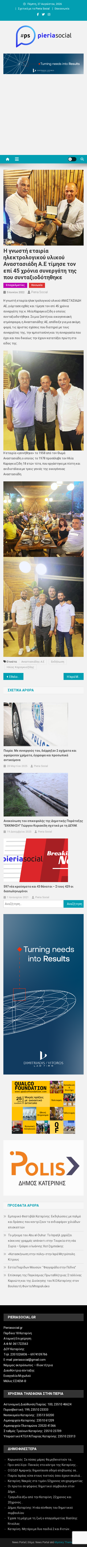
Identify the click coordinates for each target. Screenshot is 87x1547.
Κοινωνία (36, 285)
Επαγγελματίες (15, 285)
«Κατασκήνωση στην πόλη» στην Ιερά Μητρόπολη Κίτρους (41, 1256)
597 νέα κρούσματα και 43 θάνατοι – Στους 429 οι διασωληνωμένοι (38, 889)
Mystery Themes (64, 1542)
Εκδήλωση (57, 661)
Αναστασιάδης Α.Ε (32, 661)
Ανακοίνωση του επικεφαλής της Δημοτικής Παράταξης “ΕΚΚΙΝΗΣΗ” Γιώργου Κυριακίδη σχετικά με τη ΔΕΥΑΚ (43, 823)
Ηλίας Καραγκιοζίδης (20, 667)
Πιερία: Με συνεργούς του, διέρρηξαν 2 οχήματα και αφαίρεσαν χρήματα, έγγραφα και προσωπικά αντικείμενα (40, 755)
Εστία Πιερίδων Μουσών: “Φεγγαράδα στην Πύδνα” (42, 1267)
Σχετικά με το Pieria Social (34, 8)
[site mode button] (72, 159)
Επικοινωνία (62, 8)
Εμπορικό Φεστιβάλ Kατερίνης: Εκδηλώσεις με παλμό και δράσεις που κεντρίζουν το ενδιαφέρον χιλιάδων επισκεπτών (44, 1222)
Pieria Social (39, 292)
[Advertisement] (43, 116)
